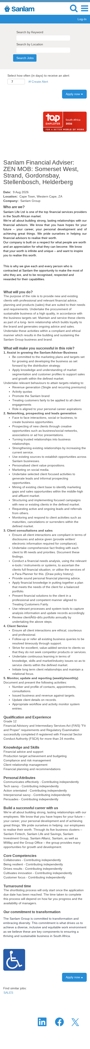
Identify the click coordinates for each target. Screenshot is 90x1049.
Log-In (82, 19)
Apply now (73, 94)
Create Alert (39, 81)
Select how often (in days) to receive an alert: (38, 75)
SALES (8, 992)
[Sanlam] (19, 8)
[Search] (73, 8)
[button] (84, 8)
